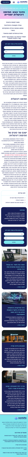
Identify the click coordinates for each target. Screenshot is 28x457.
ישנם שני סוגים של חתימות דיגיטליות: (14, 202)
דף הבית (25, 8)
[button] (13, 2)
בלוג (21, 8)
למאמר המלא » (21, 287)
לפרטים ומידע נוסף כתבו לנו (17, 197)
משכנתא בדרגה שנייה (18, 346)
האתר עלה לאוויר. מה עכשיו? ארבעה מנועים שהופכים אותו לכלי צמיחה (15, 267)
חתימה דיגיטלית (20, 200)
